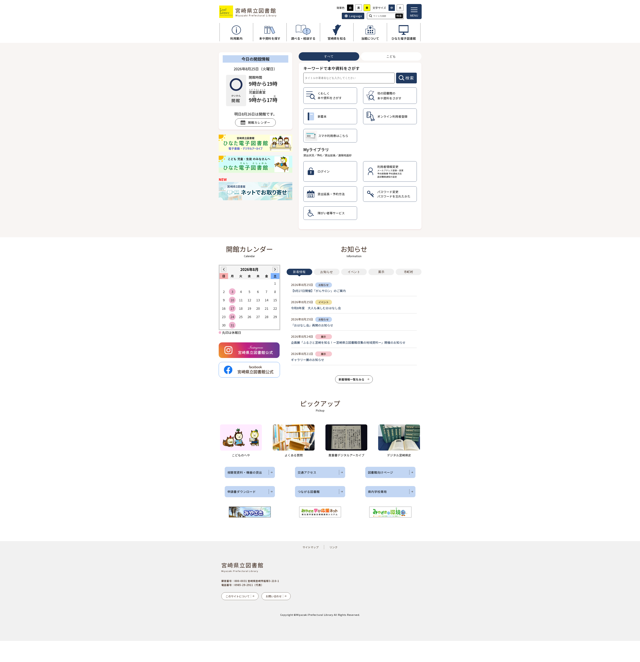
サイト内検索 (0, 0)
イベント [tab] (354, 272)
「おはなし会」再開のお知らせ (312, 325)
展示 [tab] (381, 272)
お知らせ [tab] (326, 272)
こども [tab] (391, 56)
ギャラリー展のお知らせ (307, 359)
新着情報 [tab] (299, 272)
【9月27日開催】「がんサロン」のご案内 (318, 290)
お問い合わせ (274, 596)
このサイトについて (238, 596)
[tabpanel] (360, 146)
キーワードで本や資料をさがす (331, 68)
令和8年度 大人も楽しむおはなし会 (316, 308)
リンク (333, 547)
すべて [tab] (329, 56)
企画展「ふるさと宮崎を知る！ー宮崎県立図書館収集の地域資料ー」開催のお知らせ (348, 342)
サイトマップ (311, 547)
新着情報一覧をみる (351, 379)
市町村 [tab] (408, 272)
